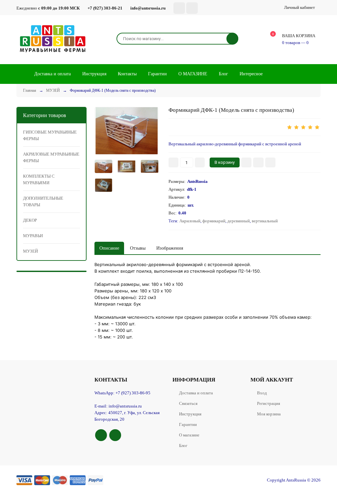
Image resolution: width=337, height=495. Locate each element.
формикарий (213, 220)
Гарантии (188, 424)
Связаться (188, 403)
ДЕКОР (30, 220)
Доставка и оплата (196, 392)
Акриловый (189, 220)
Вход (262, 392)
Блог (183, 445)
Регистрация (268, 403)
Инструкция (190, 413)
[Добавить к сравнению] (270, 162)
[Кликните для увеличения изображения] (126, 130)
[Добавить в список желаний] (258, 162)
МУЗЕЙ (30, 251)
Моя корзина (269, 413)
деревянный (238, 220)
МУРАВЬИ (33, 235)
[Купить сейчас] (246, 162)
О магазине (189, 435)
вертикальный (265, 220)
